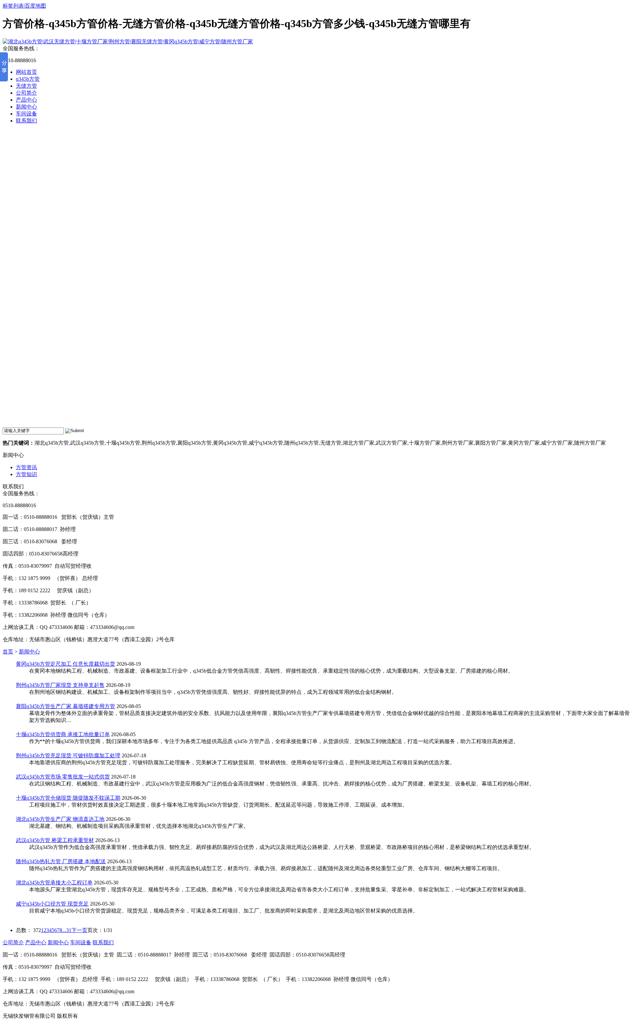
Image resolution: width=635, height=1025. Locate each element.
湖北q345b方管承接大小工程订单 (54, 882)
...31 (66, 930)
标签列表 (13, 6)
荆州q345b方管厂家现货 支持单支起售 (60, 685)
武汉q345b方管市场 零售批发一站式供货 (63, 777)
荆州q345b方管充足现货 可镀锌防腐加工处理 (68, 755)
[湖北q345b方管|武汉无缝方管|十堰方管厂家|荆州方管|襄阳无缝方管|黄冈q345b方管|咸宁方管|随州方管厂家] (128, 41)
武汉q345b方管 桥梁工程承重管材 (55, 840)
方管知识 (26, 474)
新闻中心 (26, 107)
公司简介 (26, 93)
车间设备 (26, 113)
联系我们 (26, 120)
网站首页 (26, 72)
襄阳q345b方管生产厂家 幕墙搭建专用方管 (65, 706)
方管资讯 (26, 467)
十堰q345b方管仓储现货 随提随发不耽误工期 (68, 798)
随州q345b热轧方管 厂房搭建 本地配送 (61, 861)
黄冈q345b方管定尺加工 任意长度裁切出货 (65, 664)
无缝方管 (26, 86)
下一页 (79, 930)
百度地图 (35, 6)
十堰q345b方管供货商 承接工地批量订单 (63, 734)
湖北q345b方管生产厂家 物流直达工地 (60, 819)
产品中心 (26, 100)
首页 (8, 651)
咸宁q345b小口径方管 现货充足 (52, 904)
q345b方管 (28, 79)
